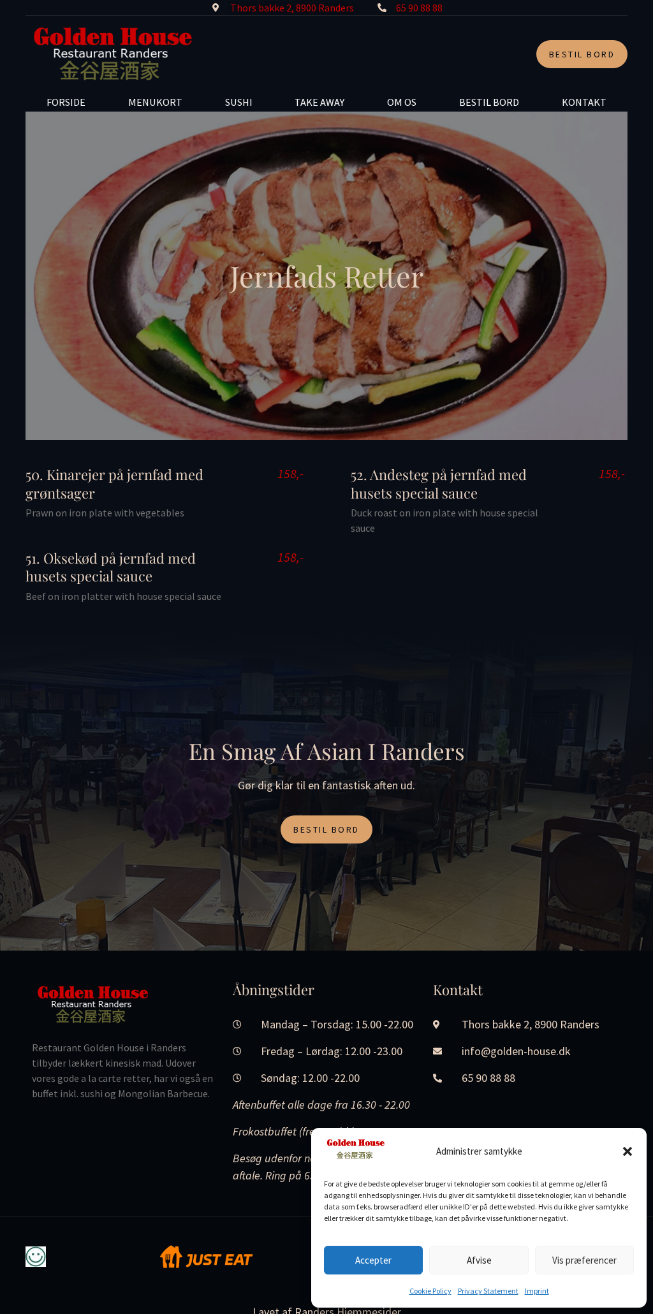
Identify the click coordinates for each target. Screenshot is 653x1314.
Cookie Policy (430, 1291)
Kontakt (584, 102)
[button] (627, 1151)
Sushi (239, 102)
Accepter (373, 1260)
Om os (401, 102)
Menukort (155, 102)
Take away (319, 102)
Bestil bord (489, 102)
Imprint (537, 1291)
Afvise (479, 1260)
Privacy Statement (488, 1291)
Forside (66, 102)
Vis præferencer (584, 1260)
